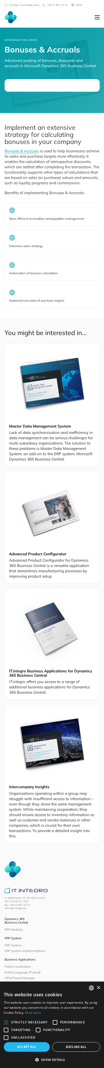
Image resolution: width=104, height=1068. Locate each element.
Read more (33, 1012)
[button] (52, 1059)
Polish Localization (18, 966)
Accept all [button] (26, 1047)
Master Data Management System (40, 426)
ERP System (13, 945)
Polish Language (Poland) (23, 972)
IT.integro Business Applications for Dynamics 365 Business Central (50, 673)
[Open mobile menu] (97, 17)
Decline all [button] (76, 1047)
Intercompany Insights (29, 786)
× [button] (98, 988)
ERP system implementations (25, 951)
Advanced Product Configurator (37, 553)
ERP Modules (14, 929)
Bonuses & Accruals (22, 151)
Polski (78, 4)
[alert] (52, 1025)
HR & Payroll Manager (20, 978)
